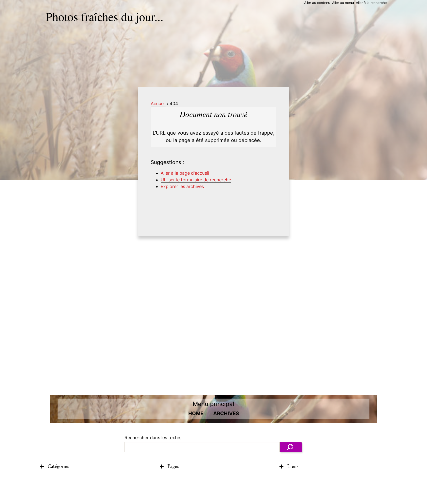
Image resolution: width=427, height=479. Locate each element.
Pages (173, 466)
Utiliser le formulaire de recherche (196, 179)
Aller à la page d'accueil (185, 173)
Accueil (158, 103)
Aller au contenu (317, 2)
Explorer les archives (182, 186)
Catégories (58, 466)
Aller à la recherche (371, 2)
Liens (293, 466)
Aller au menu (343, 2)
